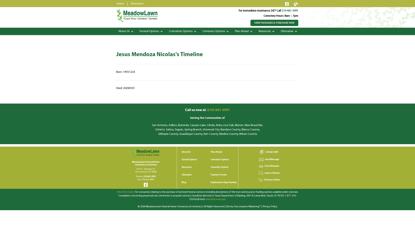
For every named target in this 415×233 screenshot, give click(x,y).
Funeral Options (149, 31)
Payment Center (219, 175)
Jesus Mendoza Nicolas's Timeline (159, 55)
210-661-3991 (290, 10)
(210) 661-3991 (207, 110)
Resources (265, 31)
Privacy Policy (270, 206)
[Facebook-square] (287, 4)
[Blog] (296, 4)
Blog (184, 182)
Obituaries (287, 31)
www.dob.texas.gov (216, 199)
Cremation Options (181, 31)
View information (126, 192)
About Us (124, 31)
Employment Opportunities (224, 182)
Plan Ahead (242, 31)
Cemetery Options (213, 31)
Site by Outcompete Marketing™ (243, 206)
